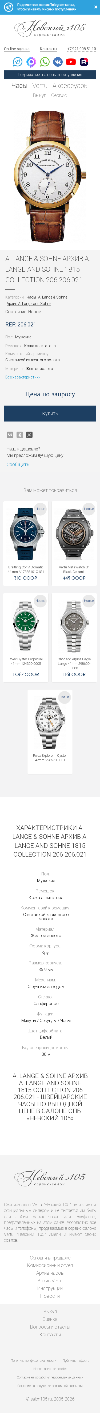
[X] (29, 435)
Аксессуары (71, 86)
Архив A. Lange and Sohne (29, 303)
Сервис (59, 95)
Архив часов (50, 1273)
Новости (50, 1296)
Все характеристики (23, 377)
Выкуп (39, 95)
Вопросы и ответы (50, 1327)
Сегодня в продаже (50, 1258)
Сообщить (18, 464)
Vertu (40, 86)
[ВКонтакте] (10, 435)
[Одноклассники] (20, 435)
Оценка (50, 1319)
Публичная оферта (75, 1361)
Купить (50, 413)
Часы (19, 86)
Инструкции (50, 1288)
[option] (50, 176)
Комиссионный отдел (50, 1265)
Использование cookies (50, 1369)
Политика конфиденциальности (33, 1361)
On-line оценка (17, 49)
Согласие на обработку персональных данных (50, 1377)
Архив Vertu (50, 1280)
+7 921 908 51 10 (81, 49)
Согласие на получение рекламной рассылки (50, 1386)
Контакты (48, 49)
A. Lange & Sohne (52, 297)
